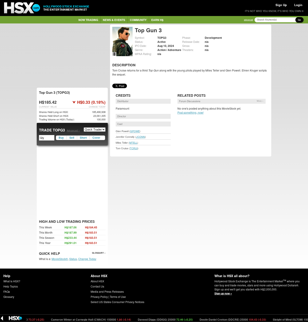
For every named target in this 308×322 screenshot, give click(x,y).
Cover (96, 138)
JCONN (140, 136)
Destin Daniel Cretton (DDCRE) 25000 (227, 319)
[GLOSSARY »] (60, 253)
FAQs (6, 291)
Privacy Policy (99, 297)
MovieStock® (60, 259)
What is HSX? (11, 281)
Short (83, 138)
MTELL (133, 142)
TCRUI (134, 148)
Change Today (87, 259)
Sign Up (281, 5)
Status (73, 259)
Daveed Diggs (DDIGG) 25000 (160, 319)
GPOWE (135, 131)
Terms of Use (118, 297)
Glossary (8, 297)
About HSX (97, 281)
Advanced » (73, 130)
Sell (71, 138)
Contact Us (97, 286)
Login (298, 5)
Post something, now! (190, 112)
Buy (61, 138)
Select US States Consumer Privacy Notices (117, 302)
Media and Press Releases (107, 291)
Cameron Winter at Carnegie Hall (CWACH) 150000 (86, 319)
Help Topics (10, 286)
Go (299, 19)
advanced (248, 20)
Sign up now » (223, 293)
